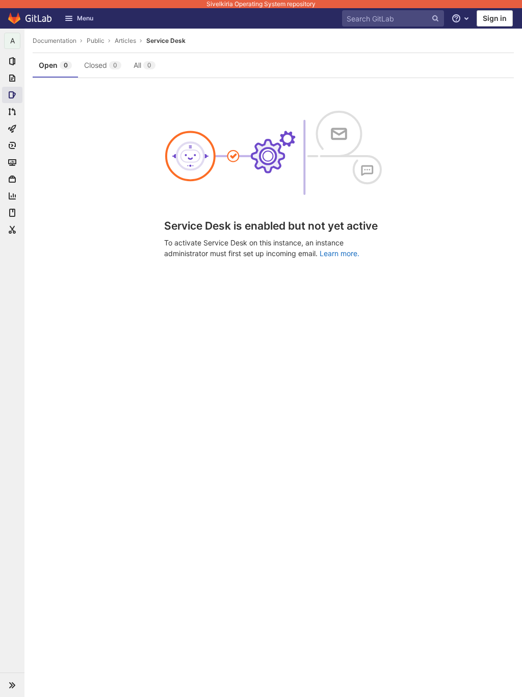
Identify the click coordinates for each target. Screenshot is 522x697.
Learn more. (339, 253)
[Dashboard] (30, 18)
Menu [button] (85, 18)
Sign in (495, 18)
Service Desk (166, 40)
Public (96, 40)
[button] (12, 685)
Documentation (54, 40)
